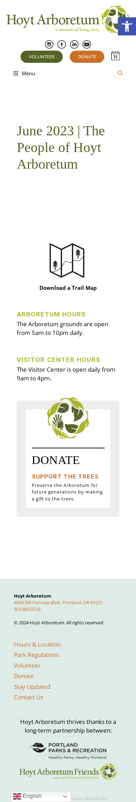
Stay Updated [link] (32, 687)
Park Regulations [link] (36, 655)
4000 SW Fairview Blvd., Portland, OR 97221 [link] (58, 602)
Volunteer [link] (41, 56)
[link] (127, 26)
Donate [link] (87, 56)
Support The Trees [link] (65, 476)
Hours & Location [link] (37, 644)
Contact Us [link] (28, 697)
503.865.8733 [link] (27, 609)
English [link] (31, 796)
